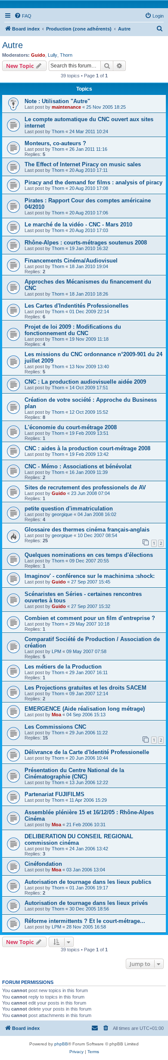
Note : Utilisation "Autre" (57, 101)
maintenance (66, 107)
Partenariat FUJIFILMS (54, 794)
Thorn (66, 55)
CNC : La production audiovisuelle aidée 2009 (85, 382)
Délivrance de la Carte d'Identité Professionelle (87, 752)
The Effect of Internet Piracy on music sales (83, 164)
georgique (62, 514)
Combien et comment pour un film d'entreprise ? (90, 618)
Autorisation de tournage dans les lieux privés (86, 903)
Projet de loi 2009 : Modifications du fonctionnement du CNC (73, 330)
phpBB (61, 1044)
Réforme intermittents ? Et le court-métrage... (85, 921)
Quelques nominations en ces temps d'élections (89, 555)
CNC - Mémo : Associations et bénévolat (78, 466)
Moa (56, 714)
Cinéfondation (43, 864)
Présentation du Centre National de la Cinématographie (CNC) (74, 773)
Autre (12, 45)
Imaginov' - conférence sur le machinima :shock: (90, 576)
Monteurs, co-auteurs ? (55, 143)
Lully (52, 55)
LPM (56, 651)
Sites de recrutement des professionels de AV (85, 487)
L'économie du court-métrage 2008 (71, 427)
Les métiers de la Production (63, 666)
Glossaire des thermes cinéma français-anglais (87, 529)
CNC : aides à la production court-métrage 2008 (87, 448)
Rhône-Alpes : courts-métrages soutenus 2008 (86, 242)
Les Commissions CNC (55, 727)
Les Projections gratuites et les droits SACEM (85, 687)
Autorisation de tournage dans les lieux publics (88, 882)
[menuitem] (22, 16)
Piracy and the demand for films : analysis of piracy (93, 182)
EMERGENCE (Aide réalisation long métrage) (85, 709)
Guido (38, 55)
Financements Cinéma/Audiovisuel (71, 260)
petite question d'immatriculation (69, 508)
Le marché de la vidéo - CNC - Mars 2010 (78, 224)
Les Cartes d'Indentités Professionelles (76, 305)
